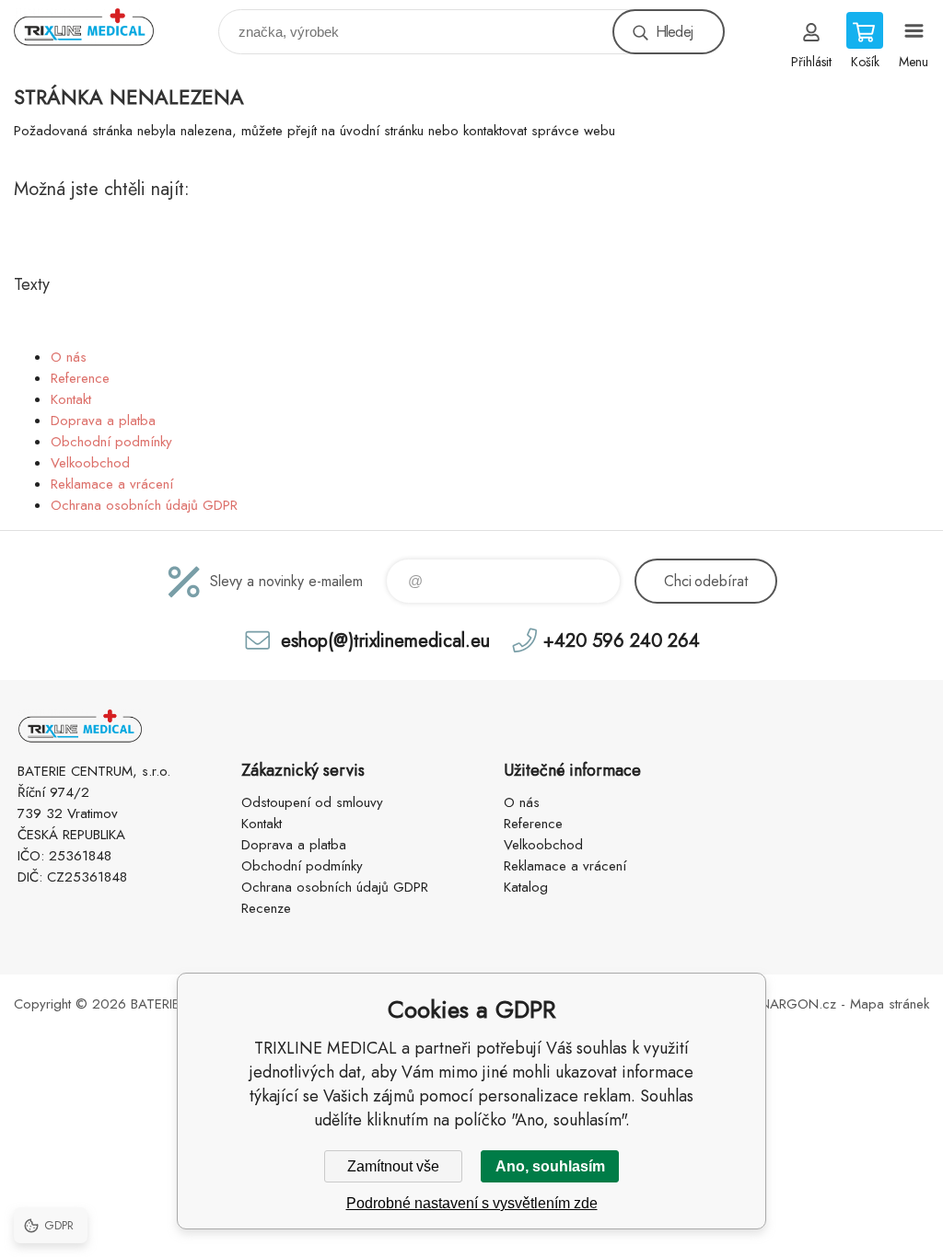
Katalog (526, 887)
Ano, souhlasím (550, 1166)
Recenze (266, 908)
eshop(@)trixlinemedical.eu (385, 640)
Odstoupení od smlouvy (312, 802)
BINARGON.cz (793, 1004)
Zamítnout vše (393, 1166)
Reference (80, 378)
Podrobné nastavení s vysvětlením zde (472, 1203)
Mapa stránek (889, 1004)
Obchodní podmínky (111, 442)
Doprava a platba (103, 420)
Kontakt (71, 399)
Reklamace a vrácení (112, 484)
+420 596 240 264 (621, 640)
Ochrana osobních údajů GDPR (144, 505)
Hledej (674, 31)
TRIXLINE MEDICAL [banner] (95, 27)
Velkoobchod (90, 463)
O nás (69, 357)
